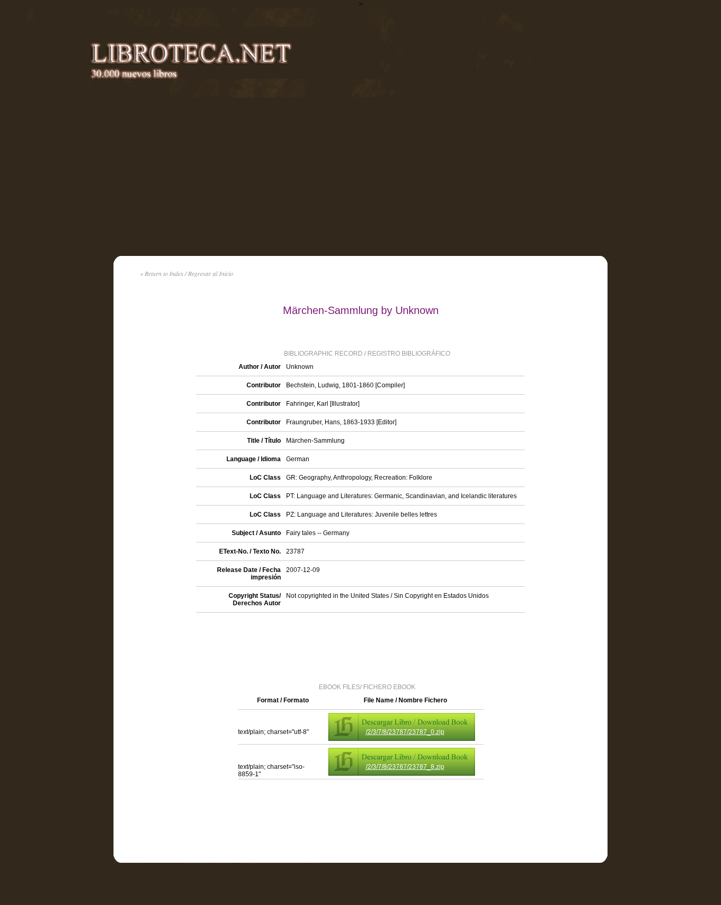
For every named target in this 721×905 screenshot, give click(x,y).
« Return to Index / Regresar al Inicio (186, 273)
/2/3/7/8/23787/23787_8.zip (405, 766)
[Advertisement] (360, 177)
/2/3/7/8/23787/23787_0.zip (405, 732)
